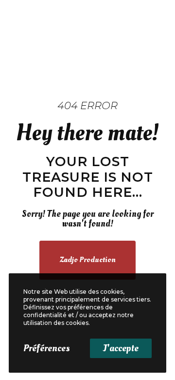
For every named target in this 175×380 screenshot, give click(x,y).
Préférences (46, 348)
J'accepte (121, 348)
